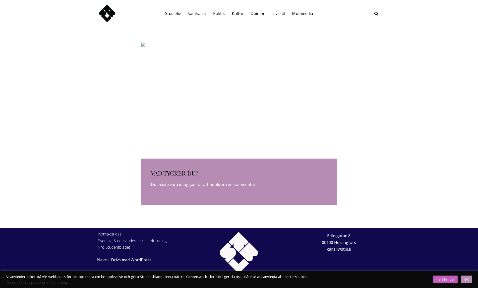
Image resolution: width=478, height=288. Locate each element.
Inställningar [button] (445, 279)
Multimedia (302, 13)
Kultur (237, 13)
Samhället (197, 13)
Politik (219, 13)
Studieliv (173, 13)
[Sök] (376, 13)
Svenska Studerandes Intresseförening (132, 240)
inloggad (187, 184)
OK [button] (466, 279)
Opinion (257, 13)
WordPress (141, 260)
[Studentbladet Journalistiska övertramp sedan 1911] (107, 13)
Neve (102, 260)
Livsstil (278, 13)
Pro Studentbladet (114, 247)
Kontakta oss (109, 234)
